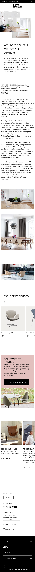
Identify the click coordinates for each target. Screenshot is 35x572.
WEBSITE (4, 94)
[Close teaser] (5, 566)
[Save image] (17, 13)
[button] (19, 569)
